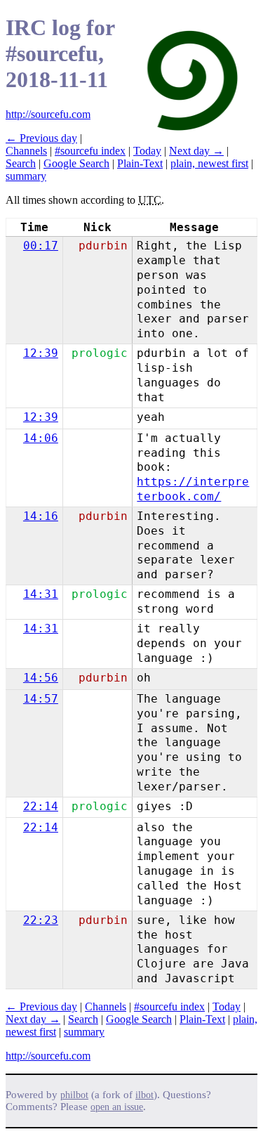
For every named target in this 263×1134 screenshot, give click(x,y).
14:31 (40, 594)
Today (147, 151)
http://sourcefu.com (48, 114)
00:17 (40, 245)
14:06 (40, 438)
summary (26, 176)
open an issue (116, 1107)
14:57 (40, 698)
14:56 (40, 677)
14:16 (40, 516)
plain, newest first (209, 163)
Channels (26, 151)
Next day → (196, 151)
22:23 (40, 920)
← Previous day (41, 138)
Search (21, 163)
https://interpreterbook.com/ (193, 489)
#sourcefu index (90, 151)
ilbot (144, 1095)
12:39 (40, 353)
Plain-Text (140, 163)
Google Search (76, 163)
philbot (74, 1095)
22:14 (40, 806)
